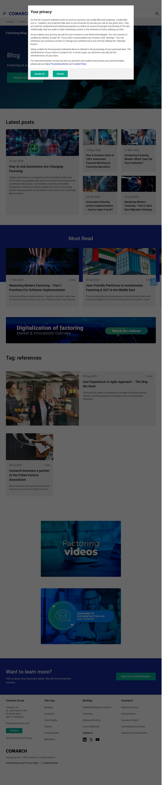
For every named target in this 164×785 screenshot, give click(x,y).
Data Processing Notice (56, 64)
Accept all (39, 74)
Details (60, 74)
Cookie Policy (79, 64)
